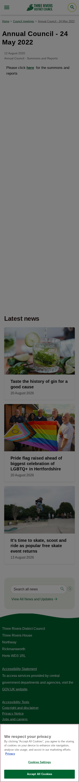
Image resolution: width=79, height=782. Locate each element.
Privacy (10, 753)
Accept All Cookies (39, 774)
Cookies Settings (39, 762)
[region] (39, 753)
